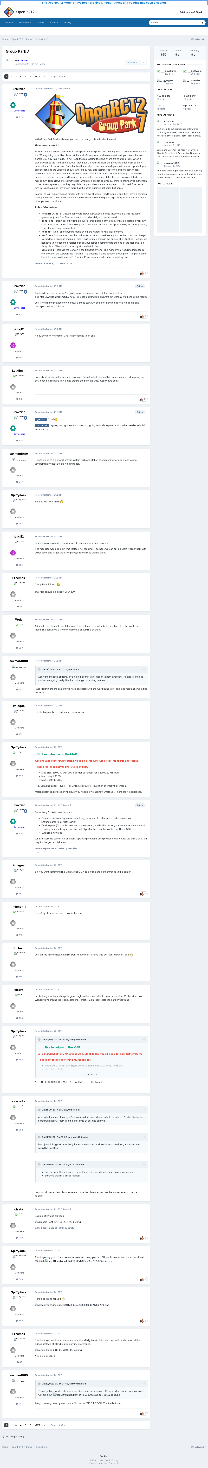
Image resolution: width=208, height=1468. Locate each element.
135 (20, 976)
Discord (40, 22)
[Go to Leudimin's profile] (19, 382)
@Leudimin (42, 425)
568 (20, 523)
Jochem (19, 948)
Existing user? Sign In (192, 12)
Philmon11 (19, 906)
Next (37, 76)
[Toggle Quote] (39, 669)
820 (20, 647)
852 (20, 1129)
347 (20, 482)
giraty (18, 989)
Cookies (104, 1456)
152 (20, 399)
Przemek (18, 578)
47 (20, 606)
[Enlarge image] (91, 114)
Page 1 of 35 (57, 76)
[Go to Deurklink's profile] (160, 72)
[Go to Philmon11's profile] (19, 918)
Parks (42, 64)
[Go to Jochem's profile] (19, 959)
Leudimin (18, 370)
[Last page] (44, 76)
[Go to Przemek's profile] (19, 589)
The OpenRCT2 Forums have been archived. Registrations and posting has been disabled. (104, 2)
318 (20, 935)
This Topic (189, 22)
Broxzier (19, 89)
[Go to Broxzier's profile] (9, 62)
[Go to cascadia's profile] (19, 1112)
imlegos (19, 706)
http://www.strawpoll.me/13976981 (58, 296)
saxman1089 (18, 453)
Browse (54, 22)
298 (20, 1018)
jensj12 (19, 329)
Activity (67, 22)
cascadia (18, 1101)
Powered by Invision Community (104, 1463)
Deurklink (170, 71)
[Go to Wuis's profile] (19, 631)
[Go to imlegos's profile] (19, 717)
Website (9, 22)
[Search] (202, 22)
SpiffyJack (18, 495)
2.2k (20, 117)
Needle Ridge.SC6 (45, 1356)
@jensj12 (41, 419)
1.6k (20, 357)
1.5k (20, 734)
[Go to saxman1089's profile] (19, 465)
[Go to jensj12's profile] (19, 340)
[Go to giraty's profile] (19, 1001)
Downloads (25, 22)
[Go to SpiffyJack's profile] (19, 506)
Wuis (18, 619)
